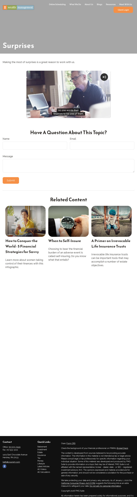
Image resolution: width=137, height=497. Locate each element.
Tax (38, 458)
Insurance (41, 455)
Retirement (42, 447)
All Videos (41, 469)
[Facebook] (4, 466)
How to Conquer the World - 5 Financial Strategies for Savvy (22, 246)
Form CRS (70, 443)
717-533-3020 (14, 447)
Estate (40, 452)
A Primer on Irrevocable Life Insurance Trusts (110, 243)
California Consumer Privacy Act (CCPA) (78, 483)
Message (8, 156)
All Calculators (43, 472)
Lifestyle (41, 464)
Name (6, 138)
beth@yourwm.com (11, 462)
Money (40, 461)
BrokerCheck (122, 448)
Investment (42, 449)
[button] (57, 4)
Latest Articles (43, 466)
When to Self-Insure (64, 240)
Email (73, 138)
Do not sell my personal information (105, 486)
